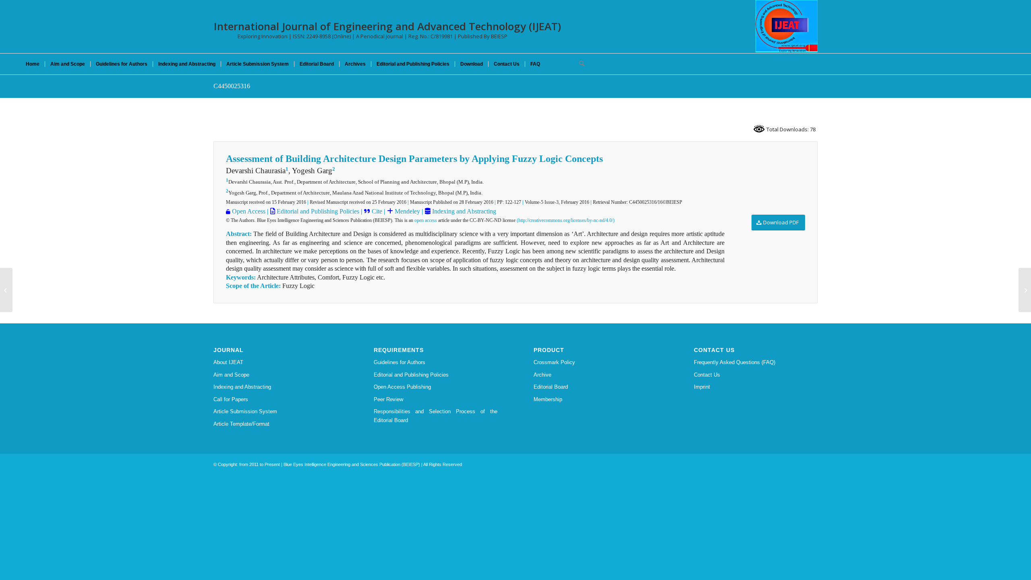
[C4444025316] (6, 290)
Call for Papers (230, 399)
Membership (548, 399)
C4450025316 (231, 86)
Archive (542, 375)
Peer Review (388, 399)
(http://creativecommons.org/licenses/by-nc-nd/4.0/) (566, 220)
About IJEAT (228, 362)
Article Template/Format (241, 424)
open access (425, 220)
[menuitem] (33, 64)
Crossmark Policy (554, 362)
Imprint (702, 387)
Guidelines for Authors (399, 362)
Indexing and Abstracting (463, 211)
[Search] (579, 64)
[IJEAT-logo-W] (787, 26)
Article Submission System (245, 411)
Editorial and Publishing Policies (317, 211)
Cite (377, 211)
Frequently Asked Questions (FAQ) (734, 362)
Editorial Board (551, 387)
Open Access (248, 211)
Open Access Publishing (402, 387)
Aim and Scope (231, 375)
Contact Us (707, 375)
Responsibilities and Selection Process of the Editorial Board (436, 415)
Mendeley (406, 211)
